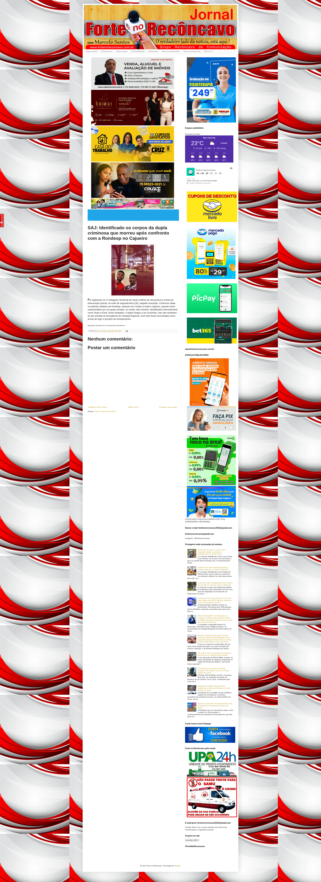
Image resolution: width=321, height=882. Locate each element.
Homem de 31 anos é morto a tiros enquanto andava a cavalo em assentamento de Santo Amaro (211, 552)
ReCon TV (208, 51)
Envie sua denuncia (191, 51)
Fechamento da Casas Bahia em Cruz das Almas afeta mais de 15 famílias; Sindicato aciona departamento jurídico (214, 600)
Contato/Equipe (138, 51)
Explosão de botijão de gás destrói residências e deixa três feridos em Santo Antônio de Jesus (214, 688)
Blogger (178, 866)
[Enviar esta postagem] (126, 331)
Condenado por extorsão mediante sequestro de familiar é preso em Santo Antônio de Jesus (213, 670)
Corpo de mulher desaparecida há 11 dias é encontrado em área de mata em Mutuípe (215, 584)
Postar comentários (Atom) (105, 411)
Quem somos (122, 51)
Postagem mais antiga (168, 407)
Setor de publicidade (171, 51)
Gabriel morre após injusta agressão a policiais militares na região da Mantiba (213, 568)
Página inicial (91, 51)
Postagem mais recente (97, 407)
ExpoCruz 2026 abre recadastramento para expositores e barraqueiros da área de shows (215, 706)
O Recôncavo (106, 51)
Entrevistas (153, 51)
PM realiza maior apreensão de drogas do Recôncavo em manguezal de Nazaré (214, 654)
